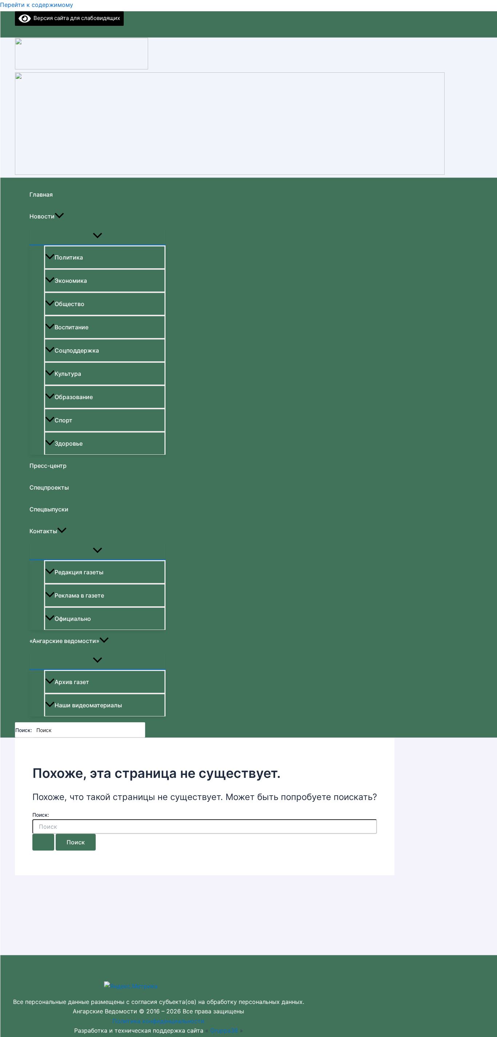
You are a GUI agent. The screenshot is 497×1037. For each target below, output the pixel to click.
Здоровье (69, 443)
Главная (41, 194)
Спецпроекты (49, 487)
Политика (69, 257)
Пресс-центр (48, 465)
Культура (68, 373)
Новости (42, 216)
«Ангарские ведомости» (64, 640)
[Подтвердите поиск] (43, 842)
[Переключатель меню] (97, 236)
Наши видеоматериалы (88, 705)
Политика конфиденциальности (158, 1021)
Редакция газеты (79, 572)
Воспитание (71, 327)
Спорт (63, 420)
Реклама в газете (79, 595)
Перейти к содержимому (36, 4)
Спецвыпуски (48, 509)
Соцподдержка (77, 350)
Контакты (43, 531)
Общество (69, 304)
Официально (73, 618)
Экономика (71, 280)
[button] (59, 216)
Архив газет (72, 682)
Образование (74, 397)
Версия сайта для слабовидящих (75, 18)
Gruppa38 (224, 1030)
